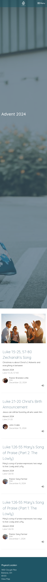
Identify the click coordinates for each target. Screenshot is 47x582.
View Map (5, 579)
